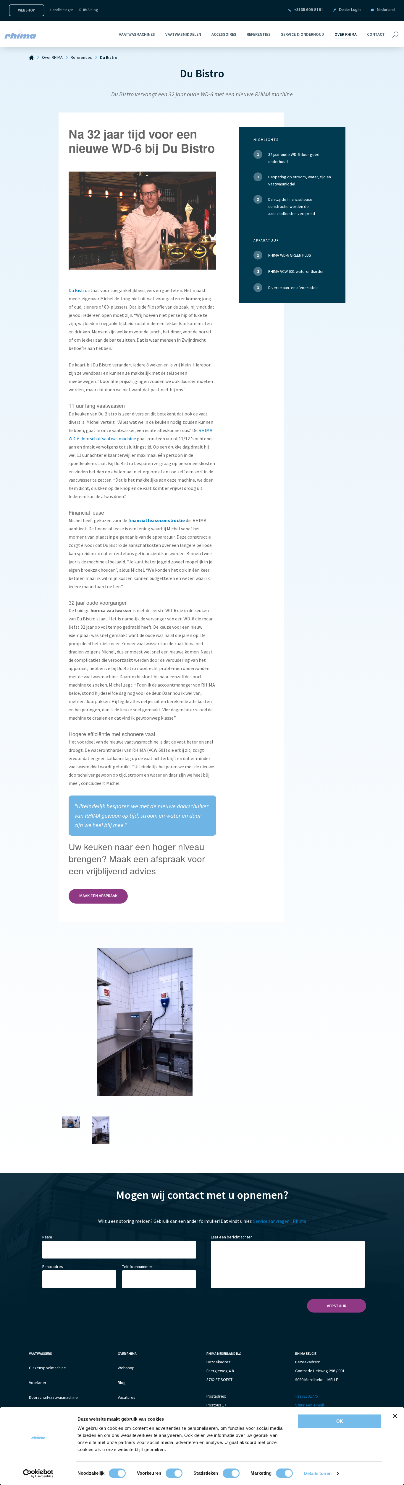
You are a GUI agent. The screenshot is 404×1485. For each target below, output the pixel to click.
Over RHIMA (345, 34)
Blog (122, 1382)
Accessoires (223, 34)
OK (339, 1421)
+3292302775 (306, 1396)
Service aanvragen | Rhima (279, 1221)
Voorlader (37, 1382)
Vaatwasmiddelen (183, 34)
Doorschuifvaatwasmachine (53, 1397)
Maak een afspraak (98, 895)
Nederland (386, 10)
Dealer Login (350, 10)
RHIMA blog (88, 9)
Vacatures (126, 1397)
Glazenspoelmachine (47, 1367)
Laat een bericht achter (231, 1236)
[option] (144, 1022)
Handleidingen (61, 9)
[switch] (174, 1473)
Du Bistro (78, 290)
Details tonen (317, 1473)
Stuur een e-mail (309, 1405)
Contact (376, 34)
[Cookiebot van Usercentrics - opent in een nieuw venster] (38, 1473)
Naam (47, 1236)
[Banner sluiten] (395, 1416)
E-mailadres (52, 1266)
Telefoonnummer (137, 1266)
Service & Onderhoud (302, 34)
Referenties (259, 34)
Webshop (26, 10)
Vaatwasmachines (137, 34)
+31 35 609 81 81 (308, 10)
